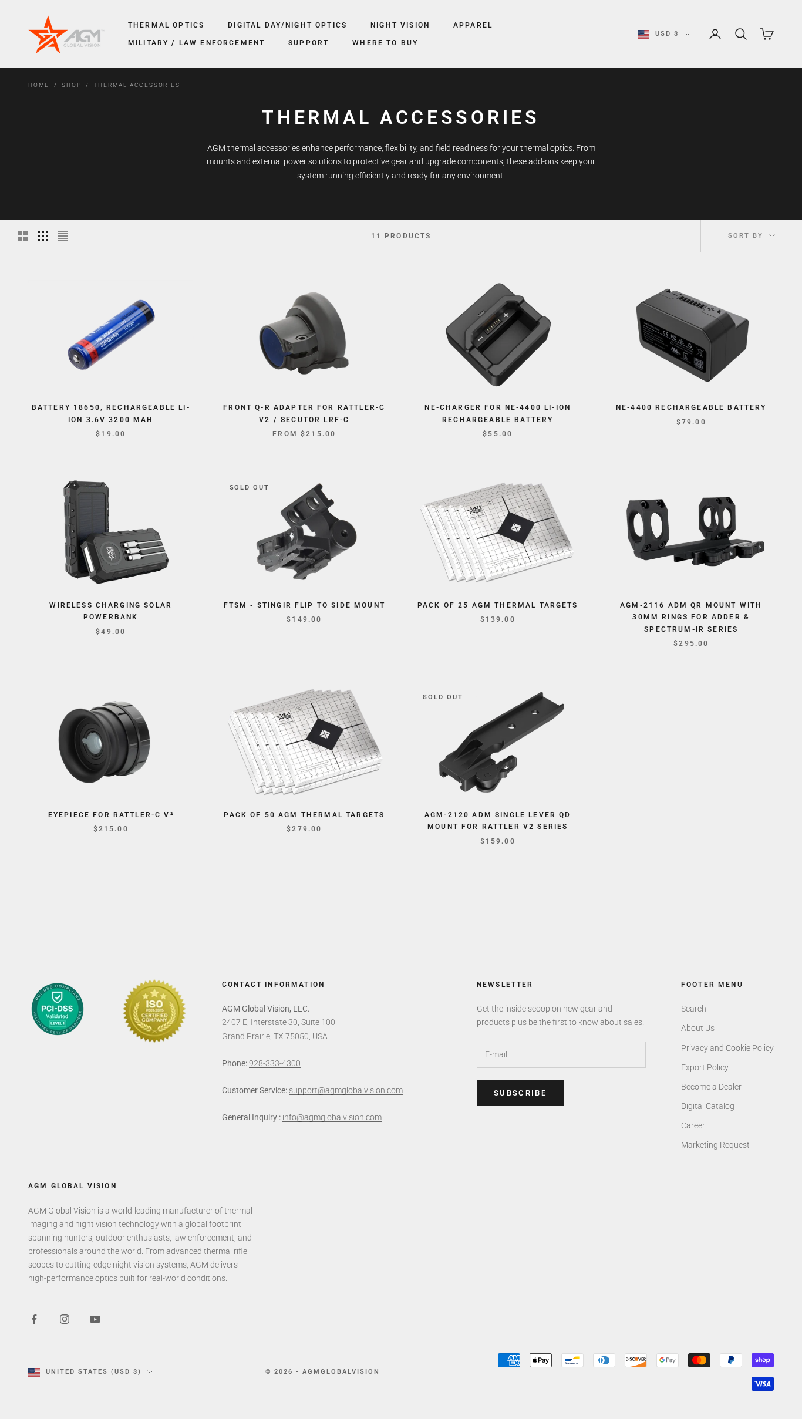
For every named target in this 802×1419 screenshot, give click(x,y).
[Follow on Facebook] (34, 1319)
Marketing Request (715, 1145)
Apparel (473, 25)
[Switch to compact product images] (63, 236)
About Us (698, 1028)
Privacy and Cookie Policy (727, 1048)
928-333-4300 (275, 1063)
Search (693, 1008)
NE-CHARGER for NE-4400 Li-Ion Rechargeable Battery (497, 413)
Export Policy (705, 1067)
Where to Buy (385, 43)
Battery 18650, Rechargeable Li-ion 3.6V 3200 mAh (111, 413)
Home (38, 85)
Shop (71, 85)
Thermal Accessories (136, 85)
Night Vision (400, 25)
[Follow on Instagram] (64, 1319)
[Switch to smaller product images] (43, 236)
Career (693, 1125)
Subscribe (520, 1092)
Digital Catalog (707, 1106)
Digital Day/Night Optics (287, 25)
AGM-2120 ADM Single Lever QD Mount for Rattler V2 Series (497, 821)
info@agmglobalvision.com (332, 1117)
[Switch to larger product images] (23, 236)
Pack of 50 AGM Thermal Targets (304, 815)
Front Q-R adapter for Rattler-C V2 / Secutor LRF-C (304, 413)
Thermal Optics (166, 25)
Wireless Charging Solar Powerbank (110, 611)
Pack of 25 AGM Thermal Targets (497, 605)
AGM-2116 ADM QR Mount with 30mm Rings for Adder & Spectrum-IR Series (691, 617)
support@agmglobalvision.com (346, 1090)
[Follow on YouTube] (95, 1319)
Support (308, 43)
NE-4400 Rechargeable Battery (691, 407)
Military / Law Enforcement (196, 43)
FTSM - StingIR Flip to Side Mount (304, 605)
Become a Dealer (711, 1086)
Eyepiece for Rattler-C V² (111, 815)
